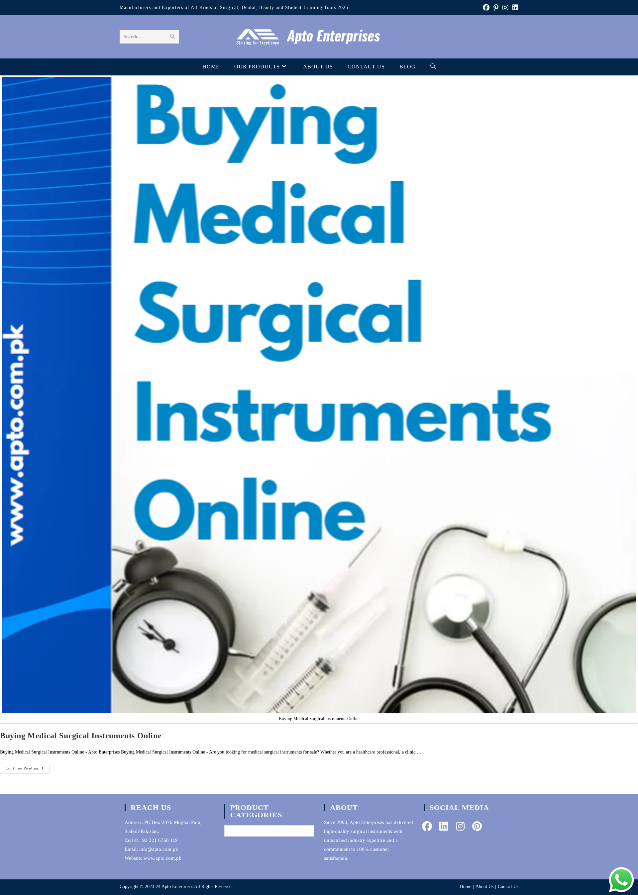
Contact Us (508, 886)
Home (465, 886)
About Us (484, 886)
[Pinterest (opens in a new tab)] (495, 7)
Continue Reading (28, 770)
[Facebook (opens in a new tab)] (486, 7)
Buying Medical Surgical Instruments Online (80, 735)
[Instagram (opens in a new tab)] (505, 7)
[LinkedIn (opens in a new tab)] (514, 7)
